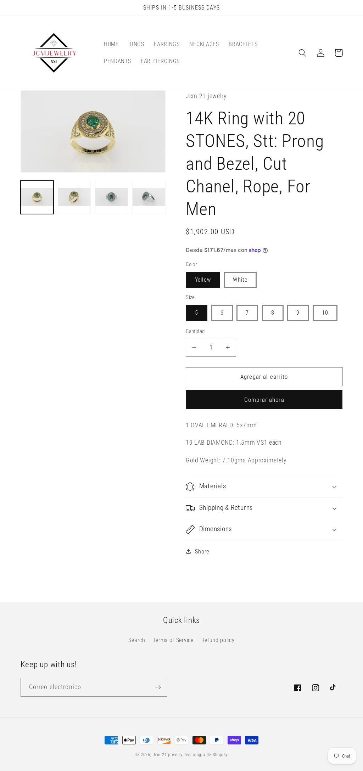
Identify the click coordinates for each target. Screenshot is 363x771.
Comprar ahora (264, 399)
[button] (303, 53)
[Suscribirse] (158, 687)
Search (136, 640)
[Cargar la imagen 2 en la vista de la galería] (74, 197)
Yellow (203, 279)
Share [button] (202, 551)
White (240, 279)
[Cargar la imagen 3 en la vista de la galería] (111, 197)
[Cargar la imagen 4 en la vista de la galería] (149, 197)
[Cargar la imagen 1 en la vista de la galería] (37, 197)
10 (325, 312)
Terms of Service (173, 640)
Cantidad (195, 331)
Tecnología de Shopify (206, 754)
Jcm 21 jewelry (168, 754)
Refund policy (218, 640)
